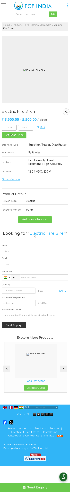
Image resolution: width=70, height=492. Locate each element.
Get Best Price (14, 135)
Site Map (48, 435)
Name (4, 245)
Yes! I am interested (35, 219)
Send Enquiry (36, 487)
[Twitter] (11, 422)
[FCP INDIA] (33, 6)
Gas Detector (35, 381)
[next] (63, 369)
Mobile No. (7, 271)
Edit (42, 127)
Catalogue (14, 435)
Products (18, 25)
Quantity (6, 284)
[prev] (6, 369)
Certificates (32, 432)
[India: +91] (6, 277)
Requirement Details (11, 309)
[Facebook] (5, 422)
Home (6, 25)
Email (4, 258)
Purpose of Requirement (13, 297)
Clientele (16, 432)
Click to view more (11, 179)
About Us (25, 428)
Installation (50, 432)
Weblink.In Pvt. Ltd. (43, 448)
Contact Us (32, 435)
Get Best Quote (35, 388)
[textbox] (32, 14)
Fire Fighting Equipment (38, 25)
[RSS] (60, 435)
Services (55, 428)
